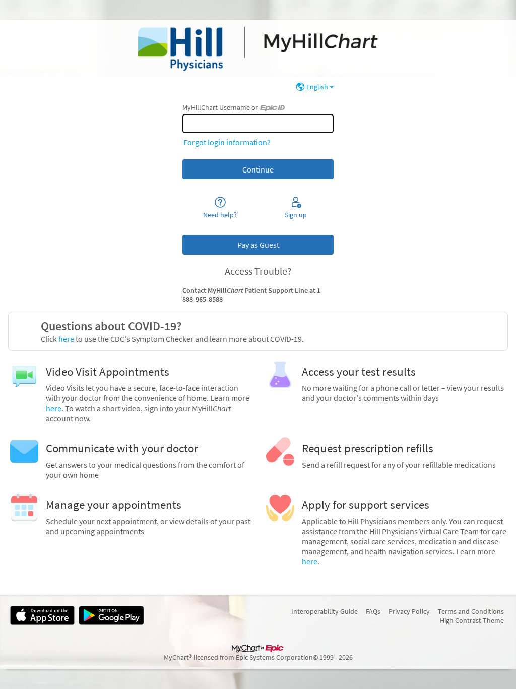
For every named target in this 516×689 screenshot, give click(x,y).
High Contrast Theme (472, 620)
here (65, 339)
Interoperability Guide (324, 611)
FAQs (373, 611)
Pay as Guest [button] (258, 245)
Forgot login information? (227, 142)
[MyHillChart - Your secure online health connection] (258, 48)
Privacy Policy (409, 611)
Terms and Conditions (471, 611)
